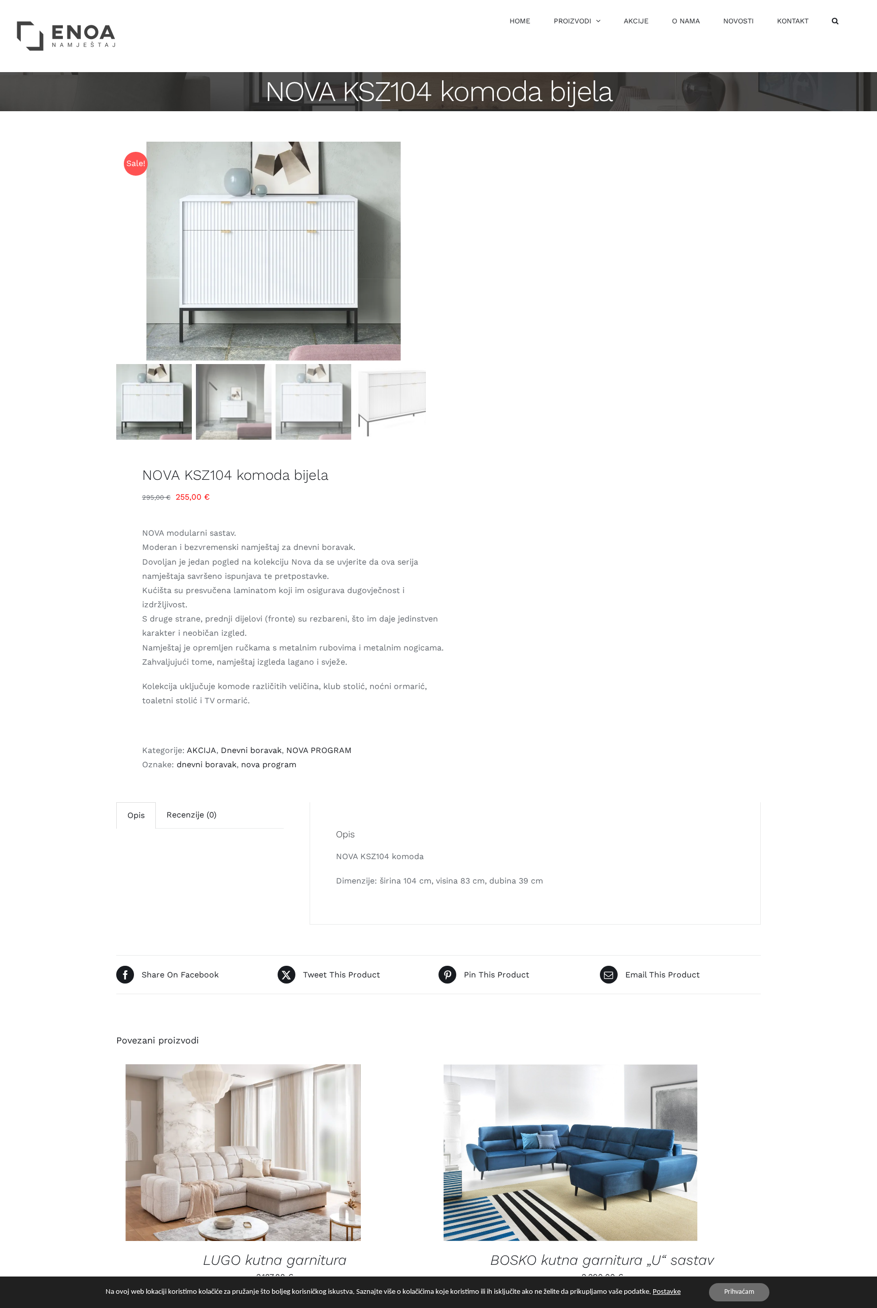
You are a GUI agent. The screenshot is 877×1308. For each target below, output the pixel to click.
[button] (835, 20)
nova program (268, 764)
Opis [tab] (136, 815)
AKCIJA (201, 750)
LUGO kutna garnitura (275, 1260)
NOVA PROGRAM (319, 750)
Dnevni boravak (251, 750)
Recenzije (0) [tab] (191, 815)
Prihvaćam (739, 1292)
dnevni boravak (207, 764)
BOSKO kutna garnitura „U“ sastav (602, 1260)
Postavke (667, 1292)
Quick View (251, 1154)
